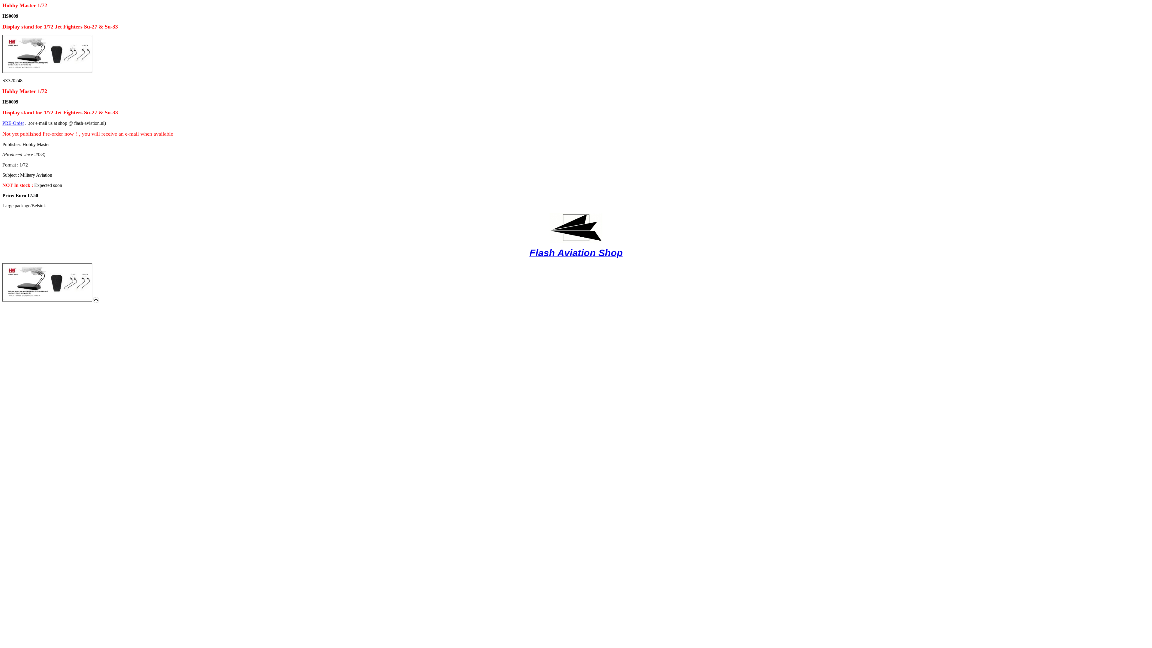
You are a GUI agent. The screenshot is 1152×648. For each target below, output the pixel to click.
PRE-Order (13, 123)
